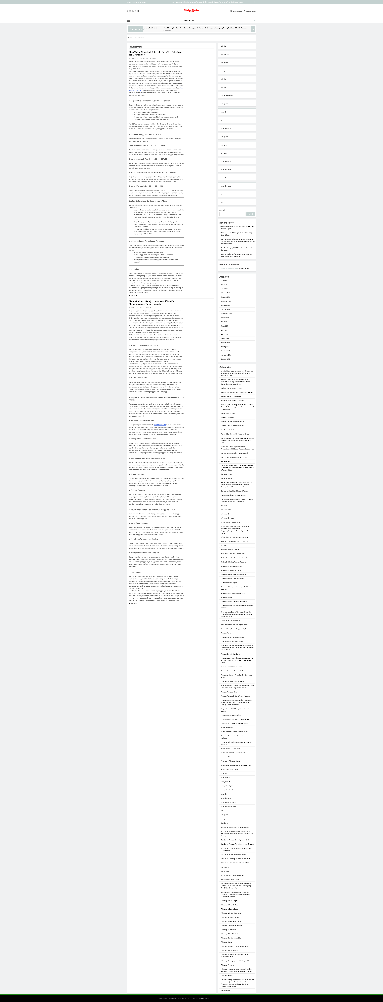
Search (222, 210)
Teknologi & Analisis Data (229, 905)
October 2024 (225, 359)
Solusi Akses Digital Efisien (230, 879)
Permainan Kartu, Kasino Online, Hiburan (234, 732)
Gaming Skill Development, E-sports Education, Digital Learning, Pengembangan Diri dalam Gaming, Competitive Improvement (236, 485)
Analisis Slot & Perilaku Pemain (231, 388)
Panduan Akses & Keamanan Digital (232, 637)
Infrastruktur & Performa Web (230, 522)
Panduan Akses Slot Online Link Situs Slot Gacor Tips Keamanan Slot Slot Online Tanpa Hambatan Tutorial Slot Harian (237, 648)
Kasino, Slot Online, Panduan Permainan (234, 562)
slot (222, 120)
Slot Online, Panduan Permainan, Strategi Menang (237, 844)
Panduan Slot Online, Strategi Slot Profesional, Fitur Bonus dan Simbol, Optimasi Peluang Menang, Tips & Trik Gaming (236, 702)
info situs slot (225, 514)
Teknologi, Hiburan (227, 975)
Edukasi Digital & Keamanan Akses (232, 422)
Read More (132, 296)
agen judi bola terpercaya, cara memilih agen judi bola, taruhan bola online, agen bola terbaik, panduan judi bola (237, 373)
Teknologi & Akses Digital (229, 901)
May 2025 (224, 330)
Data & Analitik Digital (228, 413)
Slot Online (224, 823)
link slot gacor (225, 54)
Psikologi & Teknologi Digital (230, 761)
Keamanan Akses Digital (229, 583)
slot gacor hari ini (226, 819)
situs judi (224, 773)
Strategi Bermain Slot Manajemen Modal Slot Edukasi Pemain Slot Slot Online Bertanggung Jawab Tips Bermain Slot (236, 886)
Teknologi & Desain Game (229, 909)
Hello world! (245, 268)
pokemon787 (225, 757)
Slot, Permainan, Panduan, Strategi (232, 875)
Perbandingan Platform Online (231, 715)
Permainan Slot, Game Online (230, 749)
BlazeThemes (204, 998)
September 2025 (226, 313)
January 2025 (225, 347)
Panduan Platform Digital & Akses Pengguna (235, 696)
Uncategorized (225, 990)
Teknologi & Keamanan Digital (231, 921)
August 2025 (225, 318)
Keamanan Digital (226, 597)
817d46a (133, 58)
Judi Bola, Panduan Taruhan (230, 550)
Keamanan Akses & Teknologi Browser (234, 574)
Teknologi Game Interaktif (229, 950)
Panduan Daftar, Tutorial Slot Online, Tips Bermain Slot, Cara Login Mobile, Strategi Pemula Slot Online (237, 660)
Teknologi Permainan (228, 965)
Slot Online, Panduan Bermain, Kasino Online (235, 840)
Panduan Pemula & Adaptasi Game (232, 681)
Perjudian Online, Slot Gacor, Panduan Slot (235, 719)
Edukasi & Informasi (227, 417)
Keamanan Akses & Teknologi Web (232, 578)
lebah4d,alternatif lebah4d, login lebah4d (234, 625)
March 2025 (225, 338)
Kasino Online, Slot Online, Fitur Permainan (235, 558)
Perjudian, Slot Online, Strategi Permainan (234, 723)
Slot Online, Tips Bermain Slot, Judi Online (235, 863)
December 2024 (226, 351)
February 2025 (225, 342)
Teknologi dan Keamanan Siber (231, 938)
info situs (224, 506)
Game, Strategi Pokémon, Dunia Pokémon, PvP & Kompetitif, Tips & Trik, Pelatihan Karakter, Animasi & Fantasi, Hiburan (238, 468)
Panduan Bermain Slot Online (230, 654)
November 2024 (226, 355)
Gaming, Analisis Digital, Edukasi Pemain (234, 491)
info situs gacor (226, 510)
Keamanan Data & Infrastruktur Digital (233, 593)
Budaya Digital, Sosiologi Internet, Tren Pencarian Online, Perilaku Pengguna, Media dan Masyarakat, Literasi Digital (237, 407)
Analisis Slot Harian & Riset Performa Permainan (237, 392)
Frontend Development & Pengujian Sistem (235, 434)
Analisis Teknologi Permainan (231, 396)
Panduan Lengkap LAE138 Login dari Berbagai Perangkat (179, 28)
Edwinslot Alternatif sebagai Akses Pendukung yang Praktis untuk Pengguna (232, 28)
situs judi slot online (227, 790)
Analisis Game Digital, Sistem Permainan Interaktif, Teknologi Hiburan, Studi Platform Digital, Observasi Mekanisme (235, 382)
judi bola (224, 545)
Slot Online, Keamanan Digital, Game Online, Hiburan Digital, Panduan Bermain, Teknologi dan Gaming (237, 833)
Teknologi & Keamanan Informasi (232, 926)
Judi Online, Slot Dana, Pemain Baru (232, 554)
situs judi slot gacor (227, 786)
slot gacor (224, 63)
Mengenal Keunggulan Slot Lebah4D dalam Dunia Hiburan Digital (221, 2)
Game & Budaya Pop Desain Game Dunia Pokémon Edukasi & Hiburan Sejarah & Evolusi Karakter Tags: (237, 440)
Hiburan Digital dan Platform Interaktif (233, 495)
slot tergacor (225, 871)
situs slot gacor (226, 128)
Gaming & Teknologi (227, 478)
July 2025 (224, 322)
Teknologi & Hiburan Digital (230, 917)
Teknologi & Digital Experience (231, 913)
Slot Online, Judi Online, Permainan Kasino (235, 827)
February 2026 (225, 293)
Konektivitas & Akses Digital (230, 621)
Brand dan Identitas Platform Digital (232, 400)
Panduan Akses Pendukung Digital (232, 641)
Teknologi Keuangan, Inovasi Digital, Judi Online (237, 961)
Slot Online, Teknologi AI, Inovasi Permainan (235, 859)
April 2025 (224, 334)
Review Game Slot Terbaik (229, 769)
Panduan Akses (226, 633)
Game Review (225, 461)
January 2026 (225, 297)
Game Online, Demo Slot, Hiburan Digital (234, 453)
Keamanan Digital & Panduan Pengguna (234, 601)
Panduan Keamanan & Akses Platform (233, 671)
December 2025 (226, 301)
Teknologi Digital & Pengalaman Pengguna (235, 946)
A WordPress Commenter (229, 268)
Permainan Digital (227, 728)
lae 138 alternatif (160, 425)
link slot (223, 79)
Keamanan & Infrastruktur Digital (231, 566)
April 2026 (224, 285)
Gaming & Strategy (227, 474)
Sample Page (189, 20)
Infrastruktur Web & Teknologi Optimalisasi (235, 537)
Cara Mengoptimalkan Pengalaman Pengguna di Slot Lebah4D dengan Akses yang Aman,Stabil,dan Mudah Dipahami (238, 241)
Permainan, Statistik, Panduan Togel (233, 753)
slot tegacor (225, 867)
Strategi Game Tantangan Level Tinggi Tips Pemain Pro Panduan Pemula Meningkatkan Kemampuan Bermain (235, 894)
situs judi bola (225, 777)
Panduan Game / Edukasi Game (231, 667)
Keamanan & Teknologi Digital (231, 570)
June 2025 (224, 326)
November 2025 (226, 305)
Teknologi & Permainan (228, 930)
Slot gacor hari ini (227, 96)
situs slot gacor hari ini (228, 802)
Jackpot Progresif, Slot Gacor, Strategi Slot (235, 541)
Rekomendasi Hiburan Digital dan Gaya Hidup (236, 765)
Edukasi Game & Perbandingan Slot (232, 426)
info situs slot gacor (227, 518)
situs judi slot (225, 782)
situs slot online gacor (228, 806)
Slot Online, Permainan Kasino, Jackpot (234, 855)
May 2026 (224, 280)
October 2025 (225, 309)
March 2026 (225, 289)
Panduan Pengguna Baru (229, 692)
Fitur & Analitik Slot (227, 430)
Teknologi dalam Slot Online (230, 934)
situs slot (224, 112)
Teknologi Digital (226, 942)
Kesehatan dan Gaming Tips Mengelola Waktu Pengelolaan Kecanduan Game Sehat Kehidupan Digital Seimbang (236, 614)
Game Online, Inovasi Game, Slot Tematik (234, 457)
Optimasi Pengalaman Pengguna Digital (234, 629)
